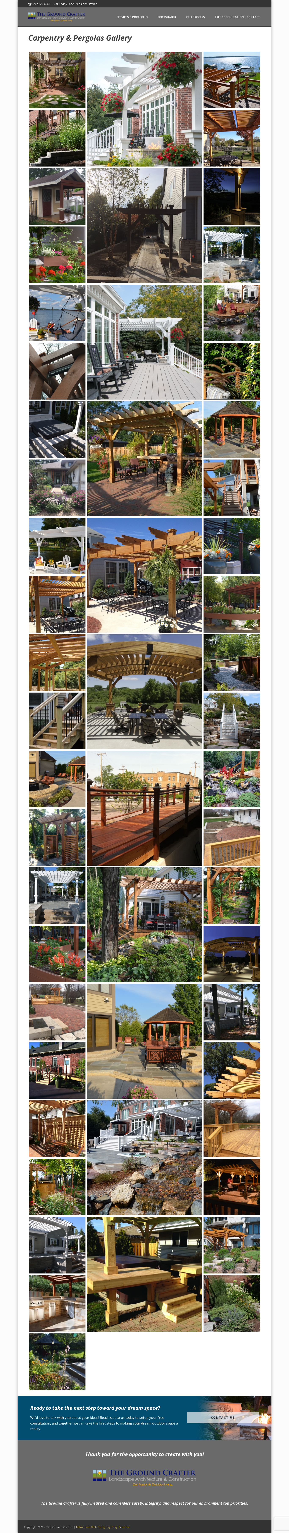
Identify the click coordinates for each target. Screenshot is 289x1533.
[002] (57, 196)
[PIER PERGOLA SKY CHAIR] (57, 313)
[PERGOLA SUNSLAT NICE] (232, 1070)
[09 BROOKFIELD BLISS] (232, 313)
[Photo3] (57, 1012)
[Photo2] (232, 837)
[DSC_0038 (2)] (57, 1361)
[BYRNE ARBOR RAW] (57, 837)
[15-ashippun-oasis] (144, 342)
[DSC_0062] (232, 80)
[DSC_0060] (232, 488)
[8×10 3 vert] (57, 254)
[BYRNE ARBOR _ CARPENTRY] (232, 895)
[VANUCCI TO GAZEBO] (232, 429)
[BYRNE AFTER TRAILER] (232, 779)
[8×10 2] (232, 604)
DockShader (167, 17)
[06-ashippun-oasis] (144, 109)
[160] (57, 371)
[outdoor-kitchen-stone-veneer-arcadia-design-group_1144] (57, 1303)
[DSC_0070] (232, 1012)
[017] (57, 488)
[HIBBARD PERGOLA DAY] (144, 691)
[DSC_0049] (232, 1245)
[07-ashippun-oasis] (144, 1157)
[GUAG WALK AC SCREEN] (232, 662)
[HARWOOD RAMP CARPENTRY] (144, 808)
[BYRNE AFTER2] (232, 371)
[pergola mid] (57, 1128)
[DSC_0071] (57, 1245)
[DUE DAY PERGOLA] (144, 458)
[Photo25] (57, 80)
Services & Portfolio (132, 17)
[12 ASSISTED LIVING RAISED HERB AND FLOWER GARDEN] (57, 954)
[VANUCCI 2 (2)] (57, 779)
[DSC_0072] (57, 429)
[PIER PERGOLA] (57, 546)
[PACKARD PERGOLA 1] (57, 604)
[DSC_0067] (232, 254)
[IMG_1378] (57, 662)
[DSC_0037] (232, 1303)
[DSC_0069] (57, 895)
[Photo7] (232, 1128)
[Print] (57, 1070)
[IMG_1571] (232, 138)
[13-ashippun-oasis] (232, 721)
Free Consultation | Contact (237, 17)
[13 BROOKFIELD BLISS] (57, 1187)
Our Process (195, 17)
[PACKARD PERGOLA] (144, 575)
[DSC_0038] (57, 138)
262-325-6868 (41, 4)
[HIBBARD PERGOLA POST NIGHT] (232, 196)
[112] (57, 721)
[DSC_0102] (144, 1041)
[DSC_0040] (232, 546)
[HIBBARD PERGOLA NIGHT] (232, 954)
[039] (144, 225)
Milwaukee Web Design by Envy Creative (103, 1527)
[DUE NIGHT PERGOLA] (232, 1187)
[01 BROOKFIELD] (144, 924)
